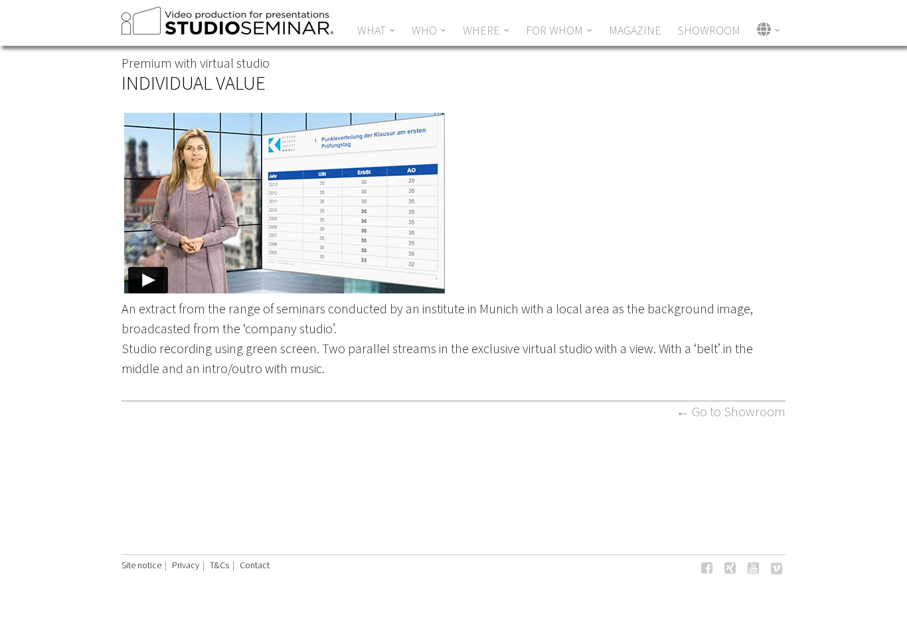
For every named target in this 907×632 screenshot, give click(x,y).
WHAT (371, 30)
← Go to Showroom (730, 411)
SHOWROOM (709, 30)
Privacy (185, 565)
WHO (424, 30)
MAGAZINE (635, 30)
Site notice (141, 565)
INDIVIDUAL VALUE (194, 82)
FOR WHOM (554, 30)
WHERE (481, 30)
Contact (255, 565)
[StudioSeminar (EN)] (228, 29)
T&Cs (219, 565)
